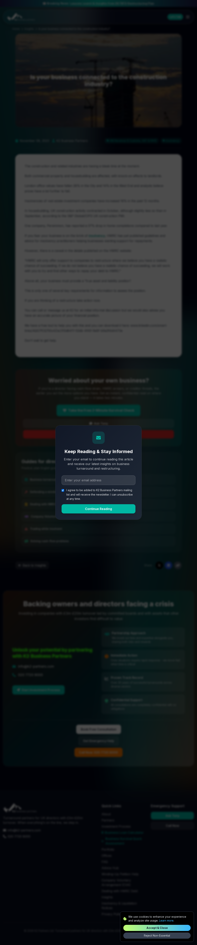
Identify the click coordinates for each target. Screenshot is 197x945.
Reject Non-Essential (157, 935)
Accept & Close (157, 927)
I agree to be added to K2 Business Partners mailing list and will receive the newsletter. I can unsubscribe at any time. (99, 494)
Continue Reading (98, 509)
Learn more (166, 920)
